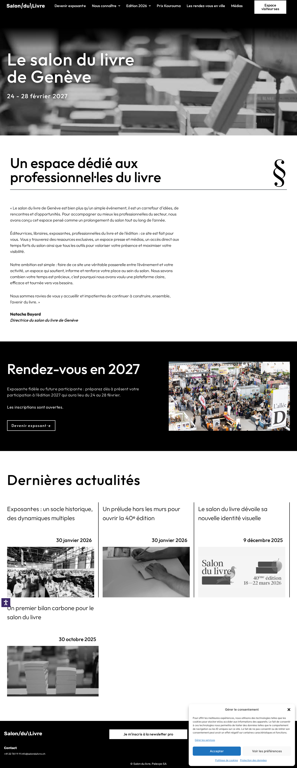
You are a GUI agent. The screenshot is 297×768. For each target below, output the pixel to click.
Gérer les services (205, 740)
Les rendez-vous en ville (206, 5)
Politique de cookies (226, 760)
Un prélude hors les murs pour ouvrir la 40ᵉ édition (141, 513)
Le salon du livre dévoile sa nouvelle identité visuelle (233, 513)
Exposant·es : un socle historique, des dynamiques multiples (50, 513)
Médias (237, 5)
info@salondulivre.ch (33, 753)
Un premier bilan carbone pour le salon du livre (50, 612)
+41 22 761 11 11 (12, 753)
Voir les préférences (267, 751)
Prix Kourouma (169, 5)
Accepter (217, 751)
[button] (289, 710)
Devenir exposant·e (70, 5)
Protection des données (253, 760)
